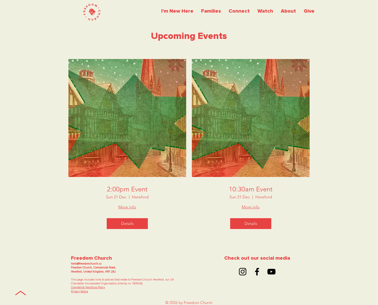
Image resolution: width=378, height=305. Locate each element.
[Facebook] (257, 272)
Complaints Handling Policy (88, 287)
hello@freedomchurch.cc (86, 263)
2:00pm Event (127, 189)
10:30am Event (251, 189)
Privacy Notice (79, 291)
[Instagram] (243, 272)
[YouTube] (271, 272)
